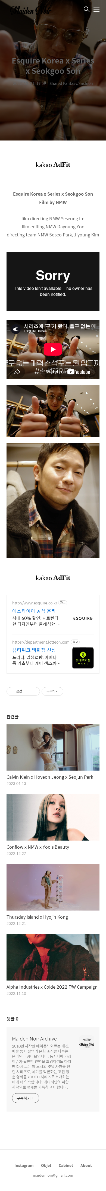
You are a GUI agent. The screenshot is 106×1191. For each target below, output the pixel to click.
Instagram (24, 1165)
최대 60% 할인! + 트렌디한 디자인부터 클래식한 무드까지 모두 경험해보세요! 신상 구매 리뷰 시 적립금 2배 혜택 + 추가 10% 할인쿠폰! (36, 621)
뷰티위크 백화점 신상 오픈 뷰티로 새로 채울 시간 (34, 650)
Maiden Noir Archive (34, 1038)
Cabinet (66, 1165)
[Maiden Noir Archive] (34, 10)
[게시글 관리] (33, 691)
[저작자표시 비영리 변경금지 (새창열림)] (70, 691)
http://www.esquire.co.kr (34, 603)
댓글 (12, 1018)
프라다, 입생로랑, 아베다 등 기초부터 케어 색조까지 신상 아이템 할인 (36, 660)
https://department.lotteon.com (41, 642)
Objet (46, 1165)
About (86, 1165)
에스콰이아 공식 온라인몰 (36, 611)
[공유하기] (27, 691)
